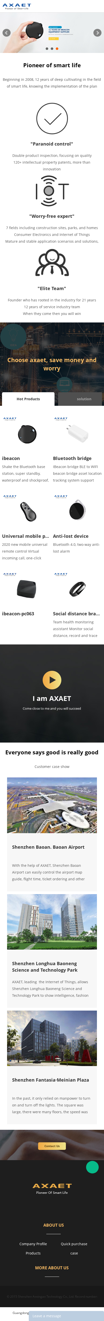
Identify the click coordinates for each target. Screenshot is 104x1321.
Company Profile (33, 1243)
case (74, 1253)
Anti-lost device (71, 536)
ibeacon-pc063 (18, 614)
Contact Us (52, 1146)
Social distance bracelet (77, 614)
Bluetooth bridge (72, 458)
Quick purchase (74, 1243)
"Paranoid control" (52, 144)
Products (33, 1253)
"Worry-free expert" (51, 216)
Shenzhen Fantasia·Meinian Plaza (50, 1080)
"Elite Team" (52, 288)
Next (97, 33)
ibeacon (11, 458)
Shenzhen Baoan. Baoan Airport (48, 847)
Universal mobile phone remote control (26, 536)
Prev (7, 33)
